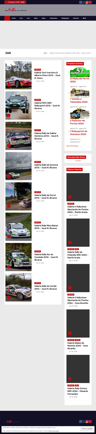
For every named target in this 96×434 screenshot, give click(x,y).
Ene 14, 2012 (40, 81)
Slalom (77, 340)
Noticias (76, 18)
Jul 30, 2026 (73, 351)
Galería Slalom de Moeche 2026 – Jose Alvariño (77, 346)
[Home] (7, 18)
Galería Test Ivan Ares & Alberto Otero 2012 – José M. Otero (47, 75)
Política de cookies (53, 431)
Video (44, 18)
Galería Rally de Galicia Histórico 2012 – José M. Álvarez (46, 136)
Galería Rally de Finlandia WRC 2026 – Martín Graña (77, 255)
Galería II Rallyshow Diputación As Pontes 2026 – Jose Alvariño (77, 300)
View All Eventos (72, 146)
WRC (77, 249)
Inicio (14, 18)
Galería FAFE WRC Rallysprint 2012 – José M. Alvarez (47, 106)
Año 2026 (70, 203)
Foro (28, 18)
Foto (21, 18)
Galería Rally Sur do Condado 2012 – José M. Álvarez (46, 257)
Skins (36, 18)
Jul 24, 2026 (73, 397)
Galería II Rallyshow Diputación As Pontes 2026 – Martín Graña (77, 209)
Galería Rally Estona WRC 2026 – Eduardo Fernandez (77, 391)
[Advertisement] (48, 35)
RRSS (84, 18)
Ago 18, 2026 (73, 306)
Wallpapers (65, 18)
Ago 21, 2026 (73, 215)
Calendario (53, 18)
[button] (91, 18)
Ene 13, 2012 (40, 263)
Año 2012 (37, 69)
